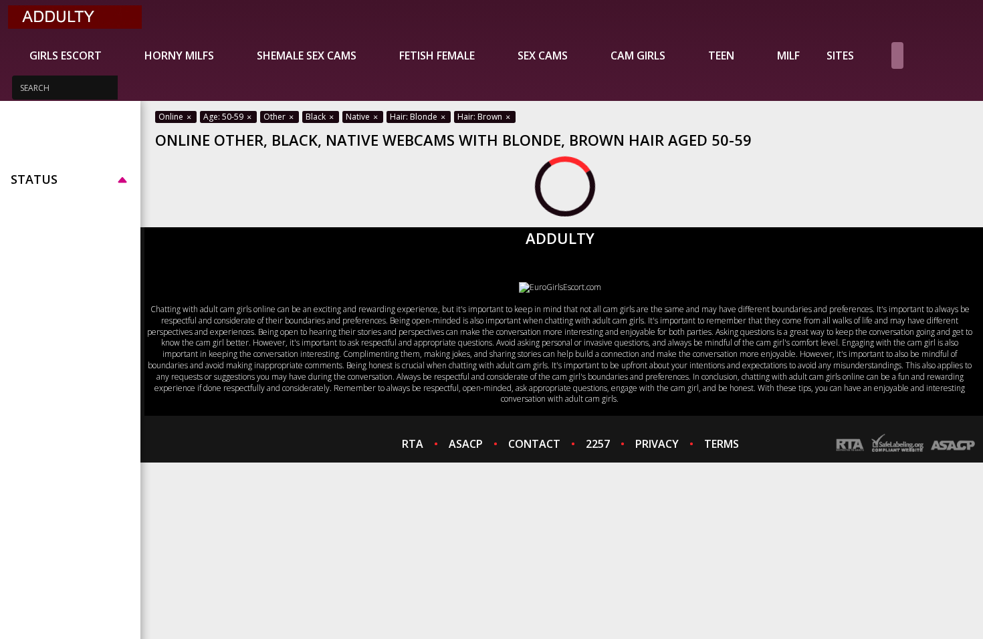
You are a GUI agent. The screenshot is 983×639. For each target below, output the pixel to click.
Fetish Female (437, 55)
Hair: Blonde (414, 116)
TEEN (721, 55)
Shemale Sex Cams (306, 55)
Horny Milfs (179, 55)
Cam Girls (638, 55)
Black (317, 116)
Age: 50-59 (224, 116)
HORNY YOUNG (50, 146)
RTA (412, 443)
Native (359, 116)
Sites (840, 55)
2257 (598, 443)
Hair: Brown (480, 116)
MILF (788, 55)
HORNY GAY (41, 162)
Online (171, 116)
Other (275, 116)
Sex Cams (543, 55)
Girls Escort (65, 55)
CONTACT (534, 443)
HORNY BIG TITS (53, 130)
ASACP (466, 443)
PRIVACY (657, 443)
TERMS (721, 443)
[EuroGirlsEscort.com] (560, 287)
